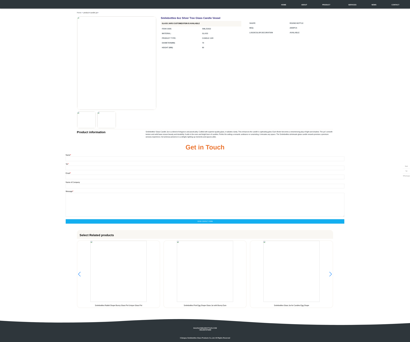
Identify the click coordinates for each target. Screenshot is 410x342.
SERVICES (352, 5)
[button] (330, 274)
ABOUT (304, 5)
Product (326, 5)
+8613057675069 (205, 330)
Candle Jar (94, 13)
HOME (283, 5)
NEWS (374, 5)
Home (79, 13)
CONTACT (395, 5)
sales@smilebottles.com (205, 328)
